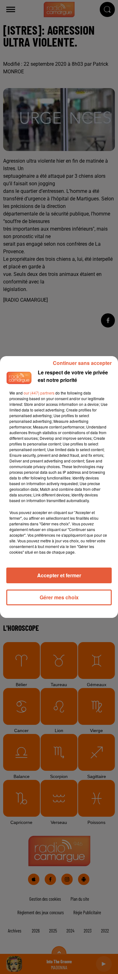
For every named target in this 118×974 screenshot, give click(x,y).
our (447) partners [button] (39, 392)
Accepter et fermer (59, 575)
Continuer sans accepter (82, 363)
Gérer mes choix (59, 597)
